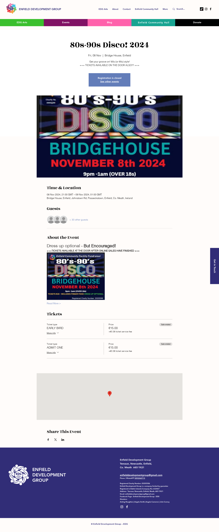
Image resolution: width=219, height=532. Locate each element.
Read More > (54, 303)
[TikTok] (201, 9)
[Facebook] (210, 9)
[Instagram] (206, 9)
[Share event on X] (55, 439)
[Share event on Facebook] (48, 439)
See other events (109, 81)
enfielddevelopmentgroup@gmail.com (141, 475)
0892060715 (140, 478)
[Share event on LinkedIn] (62, 439)
